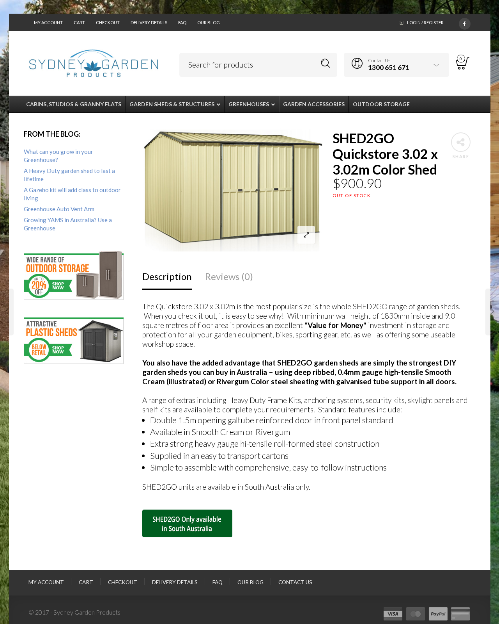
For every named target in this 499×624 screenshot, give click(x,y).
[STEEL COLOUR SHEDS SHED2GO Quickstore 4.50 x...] (492, 312)
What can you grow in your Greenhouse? (58, 155)
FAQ (182, 22)
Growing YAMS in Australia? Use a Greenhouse (68, 224)
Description (167, 276)
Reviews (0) (229, 276)
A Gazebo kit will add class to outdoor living (72, 193)
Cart (79, 22)
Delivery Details (149, 22)
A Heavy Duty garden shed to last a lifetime (69, 174)
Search (325, 63)
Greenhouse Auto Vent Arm (59, 208)
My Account (48, 22)
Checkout (108, 22)
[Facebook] (465, 22)
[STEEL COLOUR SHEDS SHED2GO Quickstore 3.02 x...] (7, 312)
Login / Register (425, 22)
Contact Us (295, 582)
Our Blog (208, 22)
